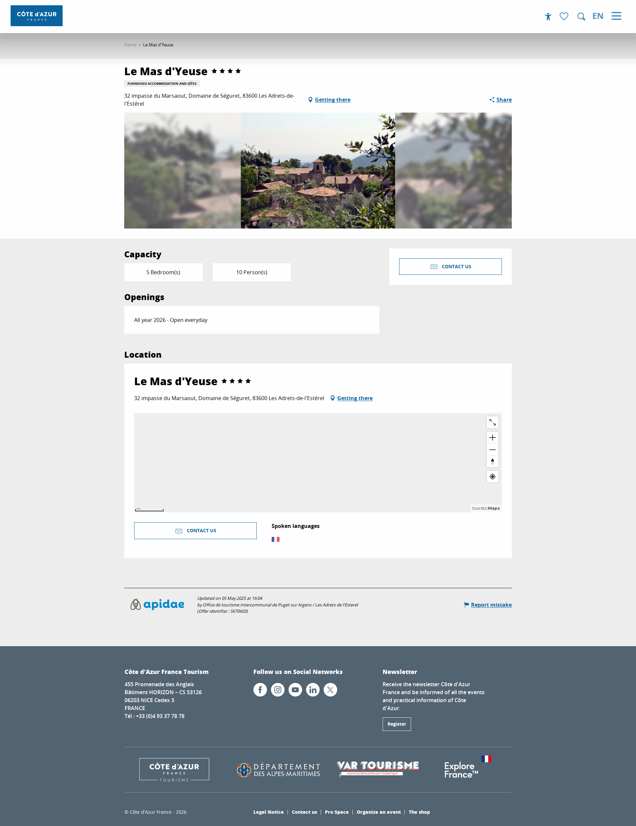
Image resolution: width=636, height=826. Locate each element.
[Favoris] (564, 17)
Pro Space (337, 811)
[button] (581, 16)
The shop (419, 811)
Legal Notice (268, 811)
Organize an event (379, 811)
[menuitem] (37, 15)
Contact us (304, 811)
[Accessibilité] (548, 16)
